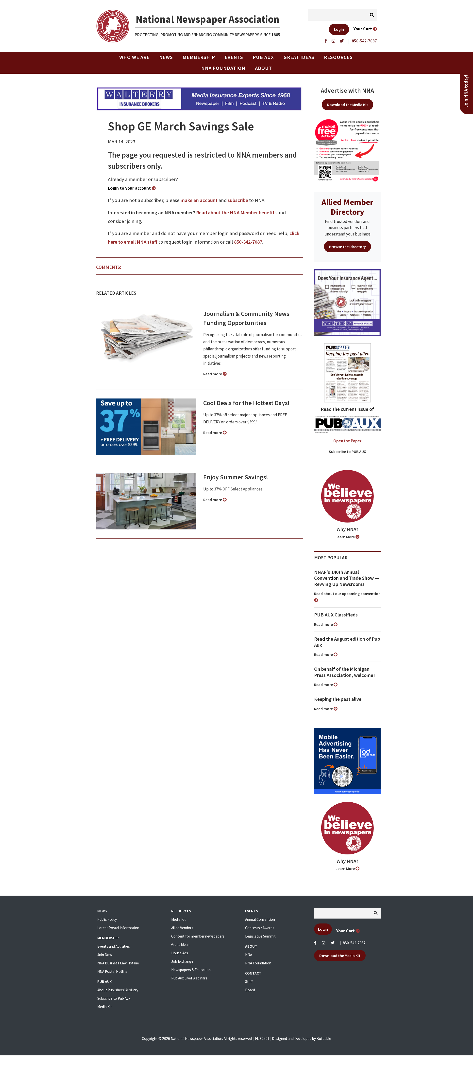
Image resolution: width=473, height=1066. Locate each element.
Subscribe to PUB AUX (347, 451)
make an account (199, 200)
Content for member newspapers (197, 936)
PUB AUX (263, 57)
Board (250, 990)
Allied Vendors (182, 927)
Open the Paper (347, 441)
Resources (338, 57)
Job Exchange (182, 961)
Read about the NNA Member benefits (236, 212)
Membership (199, 57)
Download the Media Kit (347, 104)
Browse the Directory (347, 246)
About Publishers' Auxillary (117, 990)
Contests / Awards (259, 927)
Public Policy (107, 919)
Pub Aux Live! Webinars (189, 978)
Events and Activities (113, 946)
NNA (248, 954)
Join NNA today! (466, 91)
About (263, 68)
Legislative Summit (260, 936)
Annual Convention (260, 919)
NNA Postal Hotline (112, 971)
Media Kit (104, 1006)
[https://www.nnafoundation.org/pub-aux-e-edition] (347, 372)
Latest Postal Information (118, 927)
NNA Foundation (223, 68)
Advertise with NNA (347, 90)
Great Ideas (299, 57)
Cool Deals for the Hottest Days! (246, 403)
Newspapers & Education (191, 969)
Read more (213, 373)
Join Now (104, 954)
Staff (249, 981)
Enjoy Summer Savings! (235, 477)
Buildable (324, 1038)
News (166, 57)
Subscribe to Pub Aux (113, 998)
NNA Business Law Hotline (118, 963)
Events (234, 57)
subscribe (238, 200)
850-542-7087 (248, 242)
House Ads (179, 953)
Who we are (134, 57)
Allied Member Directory (347, 207)
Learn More (345, 536)
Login (339, 29)
